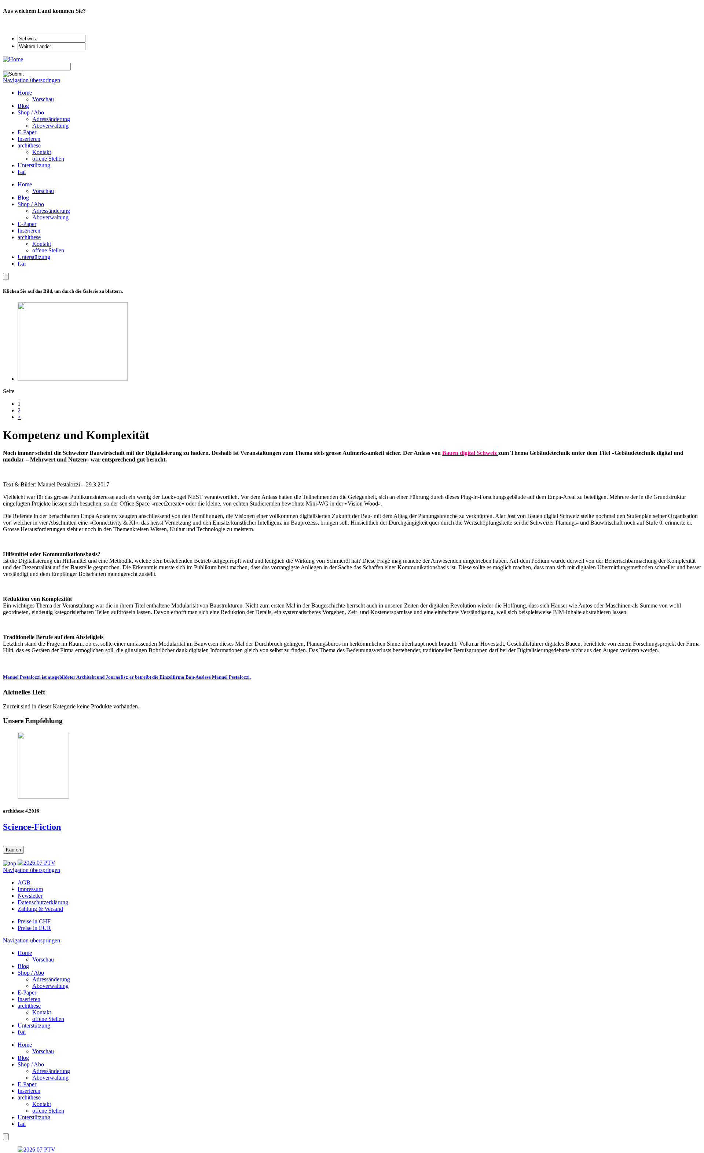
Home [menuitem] (25, 93)
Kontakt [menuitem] (41, 152)
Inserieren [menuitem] (29, 139)
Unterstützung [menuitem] (34, 165)
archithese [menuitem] (29, 145)
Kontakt (41, 244)
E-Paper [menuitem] (27, 132)
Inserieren (29, 230)
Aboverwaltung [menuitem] (50, 126)
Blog (23, 197)
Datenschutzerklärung (43, 902)
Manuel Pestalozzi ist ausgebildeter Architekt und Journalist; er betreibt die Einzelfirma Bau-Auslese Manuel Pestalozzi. (127, 677)
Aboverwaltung (50, 217)
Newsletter (30, 896)
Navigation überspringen (31, 80)
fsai (22, 263)
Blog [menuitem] (23, 106)
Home (25, 184)
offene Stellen (48, 250)
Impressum (30, 889)
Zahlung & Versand (40, 909)
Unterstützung (34, 257)
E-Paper (27, 224)
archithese (29, 237)
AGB (24, 882)
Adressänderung (51, 211)
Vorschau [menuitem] (43, 99)
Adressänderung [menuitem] (51, 119)
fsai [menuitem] (22, 172)
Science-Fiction (32, 827)
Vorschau (43, 191)
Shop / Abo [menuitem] (31, 112)
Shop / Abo (31, 204)
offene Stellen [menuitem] (48, 159)
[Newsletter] (6, 276)
